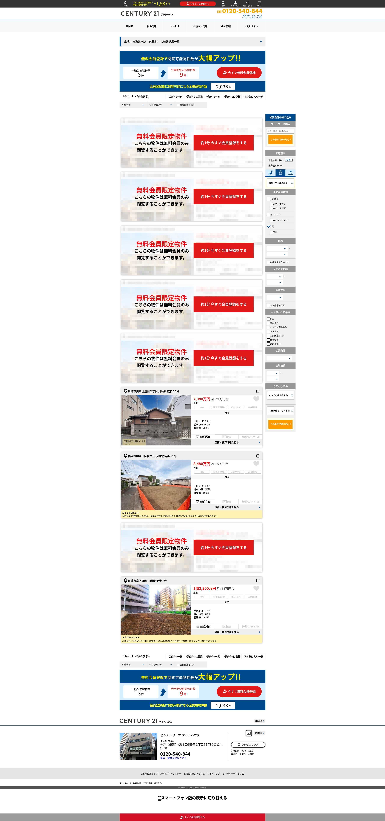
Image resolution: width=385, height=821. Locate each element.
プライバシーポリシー (170, 773)
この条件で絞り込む (279, 139)
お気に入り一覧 (254, 96)
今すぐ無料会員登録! (242, 73)
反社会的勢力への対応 (194, 773)
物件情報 (152, 26)
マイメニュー (235, 6)
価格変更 (274, 339)
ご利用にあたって (149, 773)
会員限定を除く (277, 335)
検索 (223, 6)
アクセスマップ (250, 744)
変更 (288, 160)
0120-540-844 (175, 753)
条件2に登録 (233, 96)
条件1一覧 (176, 96)
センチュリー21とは (232, 773)
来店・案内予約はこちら (173, 758)
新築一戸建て (279, 204)
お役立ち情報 (200, 26)
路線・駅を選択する (278, 182)
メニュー (259, 6)
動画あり (274, 322)
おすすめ (274, 331)
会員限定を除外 (187, 104)
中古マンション (280, 220)
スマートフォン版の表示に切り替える (194, 797)
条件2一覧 (214, 96)
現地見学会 (275, 343)
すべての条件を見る (278, 395)
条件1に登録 (196, 96)
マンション (275, 214)
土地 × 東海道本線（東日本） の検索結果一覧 (151, 41)
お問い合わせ (247, 6)
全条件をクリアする (280, 410)
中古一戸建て (279, 208)
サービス (175, 26)
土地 (272, 226)
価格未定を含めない (279, 262)
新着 (272, 318)
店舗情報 (258, 733)
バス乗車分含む (277, 305)
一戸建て (274, 198)
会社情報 (226, 26)
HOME (125, 6)
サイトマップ (213, 773)
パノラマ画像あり (278, 327)
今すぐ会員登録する (199, 3)
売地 (275, 231)
